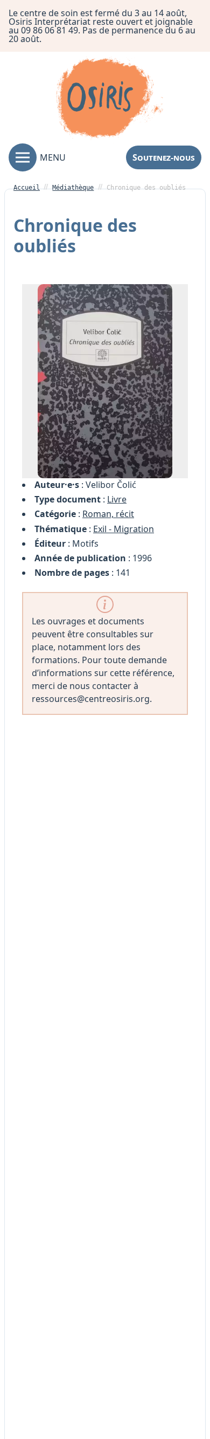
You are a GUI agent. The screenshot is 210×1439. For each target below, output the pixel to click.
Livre (117, 499)
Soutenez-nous (163, 157)
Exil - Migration (123, 529)
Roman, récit (108, 514)
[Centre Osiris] (109, 99)
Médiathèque (73, 187)
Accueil (26, 187)
